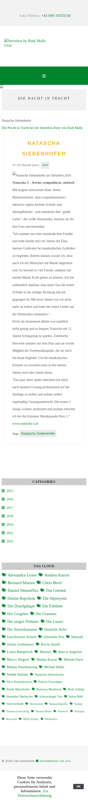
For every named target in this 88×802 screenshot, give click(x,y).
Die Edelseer (52, 606)
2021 (9, 533)
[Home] (25, 44)
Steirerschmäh (14, 703)
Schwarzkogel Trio (50, 696)
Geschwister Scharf (21, 637)
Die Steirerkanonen (22, 629)
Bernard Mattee (21, 582)
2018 (9, 516)
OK (78, 786)
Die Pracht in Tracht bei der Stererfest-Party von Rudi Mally (42, 128)
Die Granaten (46, 614)
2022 (9, 541)
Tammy (78, 703)
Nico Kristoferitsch (19, 681)
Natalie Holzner (17, 674)
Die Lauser (54, 621)
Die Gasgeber (17, 614)
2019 (9, 524)
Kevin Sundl (50, 644)
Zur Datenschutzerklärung (34, 793)
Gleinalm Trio (53, 637)
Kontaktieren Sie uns (54, 761)
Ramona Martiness (49, 689)
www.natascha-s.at (25, 423)
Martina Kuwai (46, 659)
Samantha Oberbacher (19, 696)
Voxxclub (11, 719)
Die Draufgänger (21, 606)
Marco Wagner (18, 659)
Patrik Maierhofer (18, 689)
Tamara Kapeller (58, 703)
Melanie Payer (73, 659)
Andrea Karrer (56, 575)
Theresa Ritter (43, 711)
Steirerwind (36, 703)
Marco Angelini (70, 652)
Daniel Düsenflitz (23, 590)
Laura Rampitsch (20, 652)
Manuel (45, 652)
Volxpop (79, 711)
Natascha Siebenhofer (38, 433)
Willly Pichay (31, 719)
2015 (9, 491)
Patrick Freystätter (50, 681)
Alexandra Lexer (22, 575)
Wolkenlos (51, 719)
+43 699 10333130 (55, 15)
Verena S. (63, 711)
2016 (45, 165)
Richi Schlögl (76, 689)
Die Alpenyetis (55, 598)
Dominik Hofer (55, 629)
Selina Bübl (76, 696)
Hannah (77, 637)
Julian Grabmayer (20, 644)
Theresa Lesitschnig (17, 711)
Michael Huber (54, 667)
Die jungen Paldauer (23, 621)
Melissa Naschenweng (22, 667)
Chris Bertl (52, 582)
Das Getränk (56, 590)
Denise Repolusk (21, 598)
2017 (9, 508)
